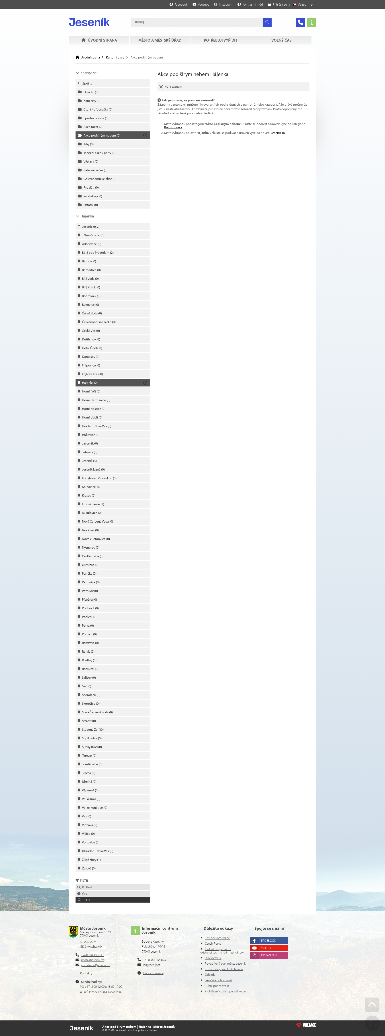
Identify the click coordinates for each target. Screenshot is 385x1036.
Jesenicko (278, 133)
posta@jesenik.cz (92, 960)
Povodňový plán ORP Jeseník (224, 969)
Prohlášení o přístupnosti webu (225, 991)
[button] (250, 4)
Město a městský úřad (159, 40)
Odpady (210, 974)
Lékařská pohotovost (218, 980)
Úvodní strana (89, 22)
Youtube (267, 948)
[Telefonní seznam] (300, 22)
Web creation (306, 1025)
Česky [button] (302, 5)
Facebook (268, 940)
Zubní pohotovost (217, 986)
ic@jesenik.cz (151, 965)
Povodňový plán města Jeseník (225, 963)
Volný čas (281, 40)
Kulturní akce (115, 57)
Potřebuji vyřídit (220, 40)
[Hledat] (267, 22)
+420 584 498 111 (92, 955)
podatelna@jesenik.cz (95, 965)
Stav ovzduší (213, 958)
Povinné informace (217, 938)
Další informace (153, 973)
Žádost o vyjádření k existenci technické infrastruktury (222, 950)
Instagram (269, 955)
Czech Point (213, 943)
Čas (84, 894)
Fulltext (86, 887)
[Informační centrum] (311, 22)
